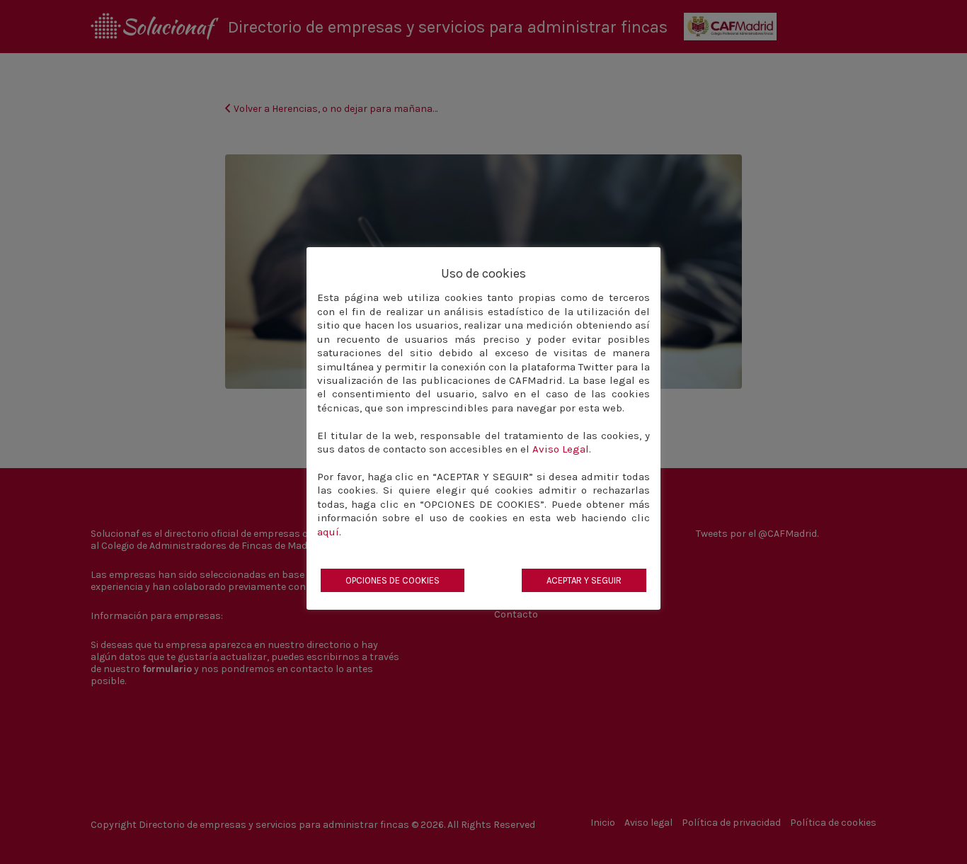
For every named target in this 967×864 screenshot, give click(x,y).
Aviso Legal (560, 449)
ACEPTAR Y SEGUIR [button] (584, 580)
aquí (328, 531)
